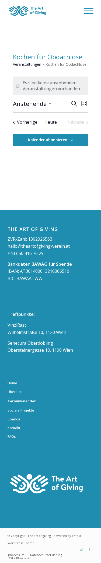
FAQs (12, 436)
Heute (50, 122)
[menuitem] (86, 11)
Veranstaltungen (27, 64)
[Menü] (86, 11)
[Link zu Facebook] (89, 549)
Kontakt (14, 427)
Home (12, 383)
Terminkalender (22, 401)
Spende (14, 419)
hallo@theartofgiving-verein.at (39, 246)
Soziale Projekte (21, 410)
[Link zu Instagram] (81, 549)
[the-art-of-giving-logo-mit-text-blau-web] (42, 11)
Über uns (15, 391)
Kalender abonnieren (47, 139)
